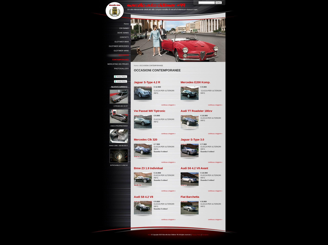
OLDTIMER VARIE (121, 51)
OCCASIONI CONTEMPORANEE (120, 57)
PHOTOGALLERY (121, 69)
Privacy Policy (196, 234)
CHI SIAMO (124, 28)
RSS (149, 234)
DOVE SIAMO (123, 33)
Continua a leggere (167, 105)
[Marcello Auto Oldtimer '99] (114, 11)
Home (136, 65)
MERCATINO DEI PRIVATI (118, 64)
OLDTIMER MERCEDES (119, 46)
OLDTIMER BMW (122, 42)
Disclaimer (205, 234)
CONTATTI (124, 37)
